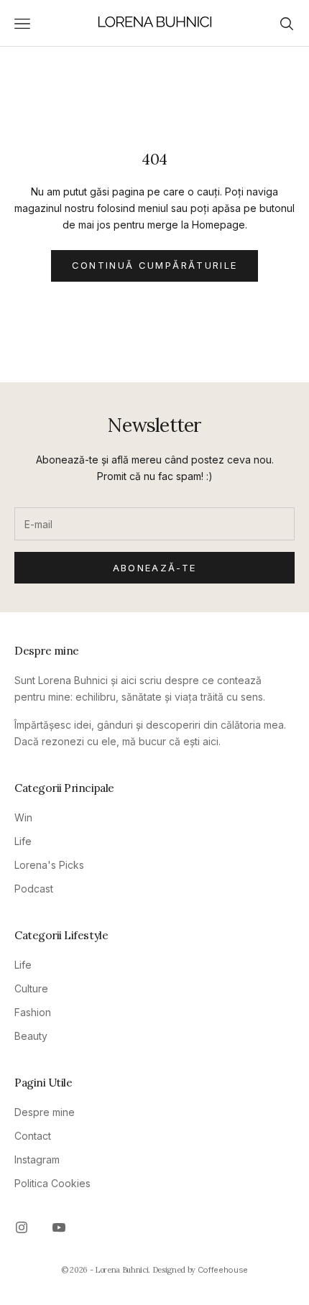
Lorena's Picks (49, 865)
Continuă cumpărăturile (154, 265)
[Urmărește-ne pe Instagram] (21, 1227)
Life (23, 841)
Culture (31, 988)
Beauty (30, 1036)
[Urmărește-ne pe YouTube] (59, 1227)
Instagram (37, 1159)
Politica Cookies (52, 1183)
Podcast (33, 888)
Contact (32, 1136)
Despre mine (44, 1112)
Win (23, 817)
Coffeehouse (223, 1270)
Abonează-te (155, 567)
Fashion (32, 1012)
